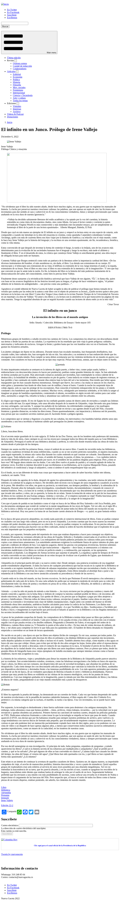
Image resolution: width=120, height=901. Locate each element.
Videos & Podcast (15, 114)
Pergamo (5, 795)
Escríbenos (12, 17)
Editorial (17, 74)
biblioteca (5, 790)
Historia (16, 82)
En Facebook (13, 12)
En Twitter (12, 9)
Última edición (14, 57)
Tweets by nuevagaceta (12, 854)
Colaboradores (19, 68)
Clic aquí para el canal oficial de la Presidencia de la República (60, 845)
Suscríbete (12, 15)
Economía (17, 77)
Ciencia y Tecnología (22, 95)
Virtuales (17, 106)
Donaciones (12, 117)
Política (16, 79)
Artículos (11, 71)
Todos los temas (20, 100)
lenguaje (5, 798)
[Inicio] (5, 4)
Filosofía (17, 85)
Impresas (17, 109)
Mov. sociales (19, 87)
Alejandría (6, 792)
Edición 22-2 (7, 805)
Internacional (19, 92)
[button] (29, 42)
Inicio (9, 122)
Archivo (16, 111)
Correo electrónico (9, 825)
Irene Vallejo (7, 800)
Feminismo (18, 90)
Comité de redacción (22, 66)
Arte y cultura (19, 98)
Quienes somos (20, 63)
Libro (3, 787)
